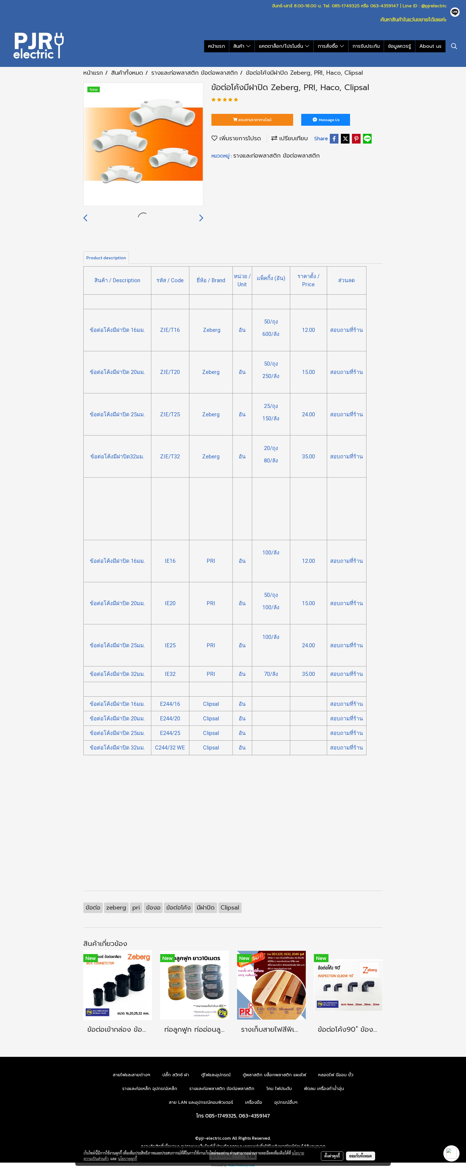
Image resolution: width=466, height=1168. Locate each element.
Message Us (329, 120)
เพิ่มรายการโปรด (239, 138)
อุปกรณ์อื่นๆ (285, 1102)
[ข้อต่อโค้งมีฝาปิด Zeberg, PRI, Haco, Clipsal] (143, 144)
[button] (454, 46)
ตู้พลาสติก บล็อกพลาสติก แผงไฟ (274, 1075)
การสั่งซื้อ (329, 46)
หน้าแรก (216, 46)
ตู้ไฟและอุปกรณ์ (216, 1075)
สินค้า (239, 46)
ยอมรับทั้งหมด (360, 1155)
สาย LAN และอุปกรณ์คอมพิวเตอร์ (201, 1102)
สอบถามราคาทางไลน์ (254, 120)
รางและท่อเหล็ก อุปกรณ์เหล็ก (149, 1088)
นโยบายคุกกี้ (127, 1158)
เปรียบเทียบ (292, 138)
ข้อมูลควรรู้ (399, 46)
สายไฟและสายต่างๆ (131, 1075)
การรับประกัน (366, 46)
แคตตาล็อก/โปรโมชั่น (282, 46)
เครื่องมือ (253, 1102)
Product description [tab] (106, 257)
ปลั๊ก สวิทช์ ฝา (175, 1075)
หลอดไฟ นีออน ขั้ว (335, 1075)
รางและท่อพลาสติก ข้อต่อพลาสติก (276, 155)
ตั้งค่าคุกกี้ (332, 1155)
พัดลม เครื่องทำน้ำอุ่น (324, 1088)
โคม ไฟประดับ (279, 1088)
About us (430, 46)
